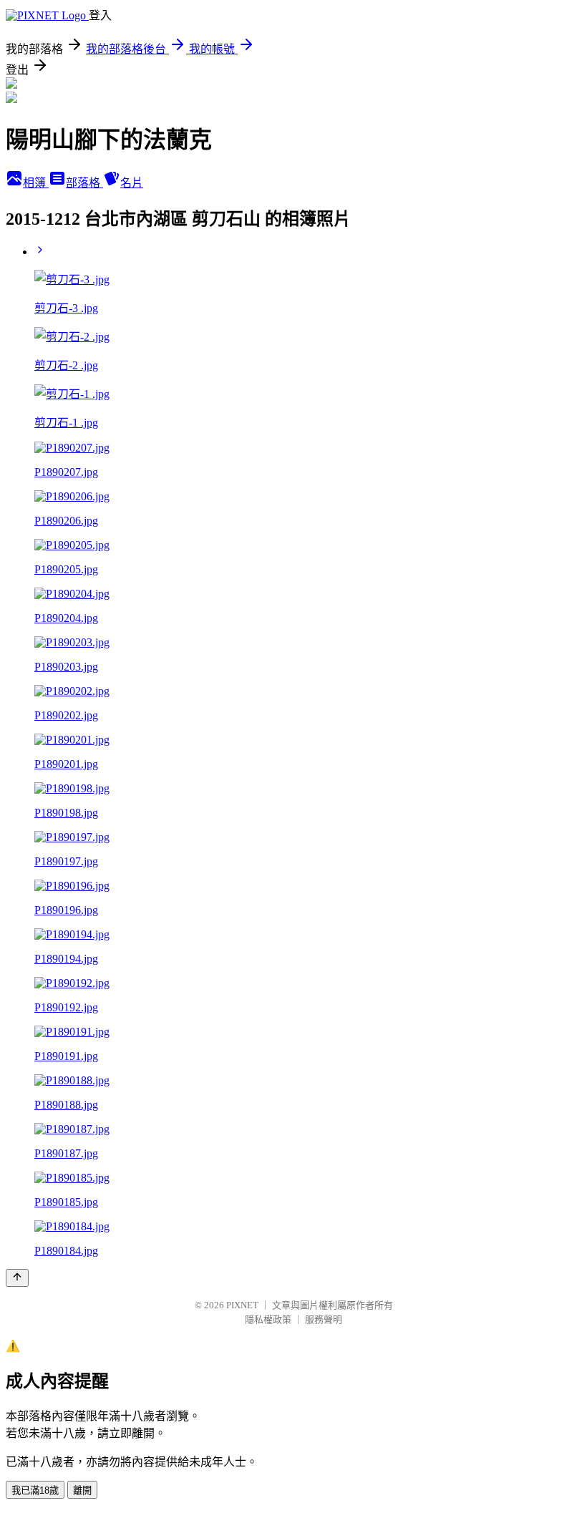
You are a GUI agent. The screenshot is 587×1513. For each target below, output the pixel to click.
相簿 (36, 183)
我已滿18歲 (35, 1490)
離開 (82, 1490)
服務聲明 (323, 1319)
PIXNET (242, 1305)
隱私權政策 (268, 1319)
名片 (131, 183)
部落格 (84, 183)
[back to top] (17, 1278)
